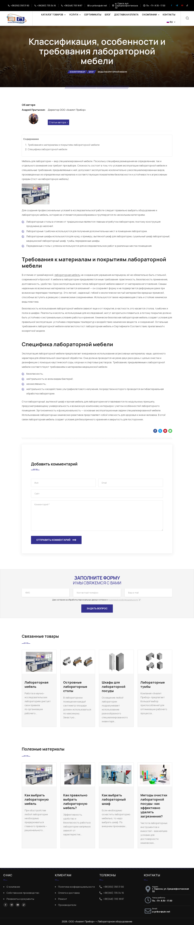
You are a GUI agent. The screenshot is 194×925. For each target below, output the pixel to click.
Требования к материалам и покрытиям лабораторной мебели (64, 144)
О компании (149, 14)
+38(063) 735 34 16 (46, 5)
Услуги (73, 14)
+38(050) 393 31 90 (20, 5)
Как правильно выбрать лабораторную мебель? (75, 801)
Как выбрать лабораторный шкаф (114, 799)
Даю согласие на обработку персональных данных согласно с (95, 599)
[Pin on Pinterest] (165, 430)
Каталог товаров (52, 14)
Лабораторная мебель (36, 684)
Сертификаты (92, 14)
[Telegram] (177, 5)
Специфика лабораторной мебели (47, 149)
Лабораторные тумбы (152, 684)
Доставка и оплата (126, 14)
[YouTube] (182, 5)
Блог (108, 14)
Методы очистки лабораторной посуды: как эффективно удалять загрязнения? (153, 805)
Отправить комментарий (53, 539)
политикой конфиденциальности (123, 599)
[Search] (187, 18)
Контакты (169, 14)
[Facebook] (172, 5)
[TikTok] (187, 5)
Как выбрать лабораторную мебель (37, 799)
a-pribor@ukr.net (98, 5)
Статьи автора (57, 122)
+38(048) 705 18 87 (73, 5)
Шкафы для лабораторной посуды (113, 686)
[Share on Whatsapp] (170, 430)
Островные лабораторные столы (75, 686)
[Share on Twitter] (160, 430)
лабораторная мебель (67, 274)
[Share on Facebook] (155, 430)
